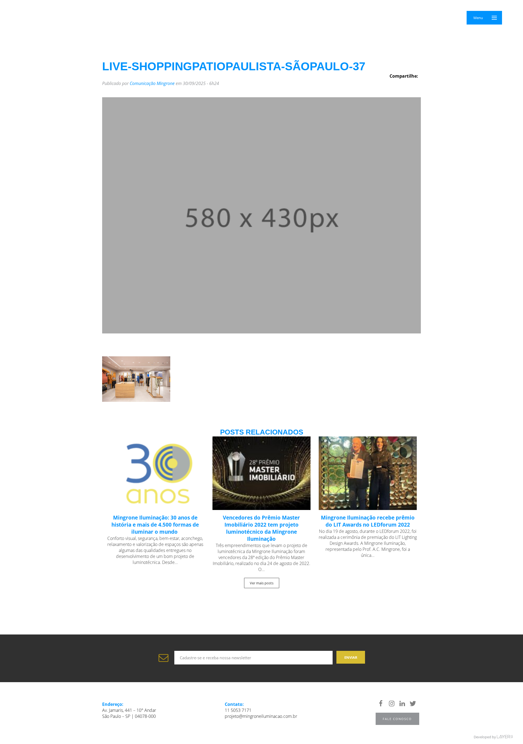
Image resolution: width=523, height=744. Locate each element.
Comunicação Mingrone (152, 83)
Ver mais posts (261, 583)
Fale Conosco (397, 719)
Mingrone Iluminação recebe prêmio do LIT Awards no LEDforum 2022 (368, 521)
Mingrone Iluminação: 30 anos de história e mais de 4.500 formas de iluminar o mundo (155, 524)
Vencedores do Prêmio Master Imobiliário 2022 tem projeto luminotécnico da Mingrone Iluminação (261, 528)
